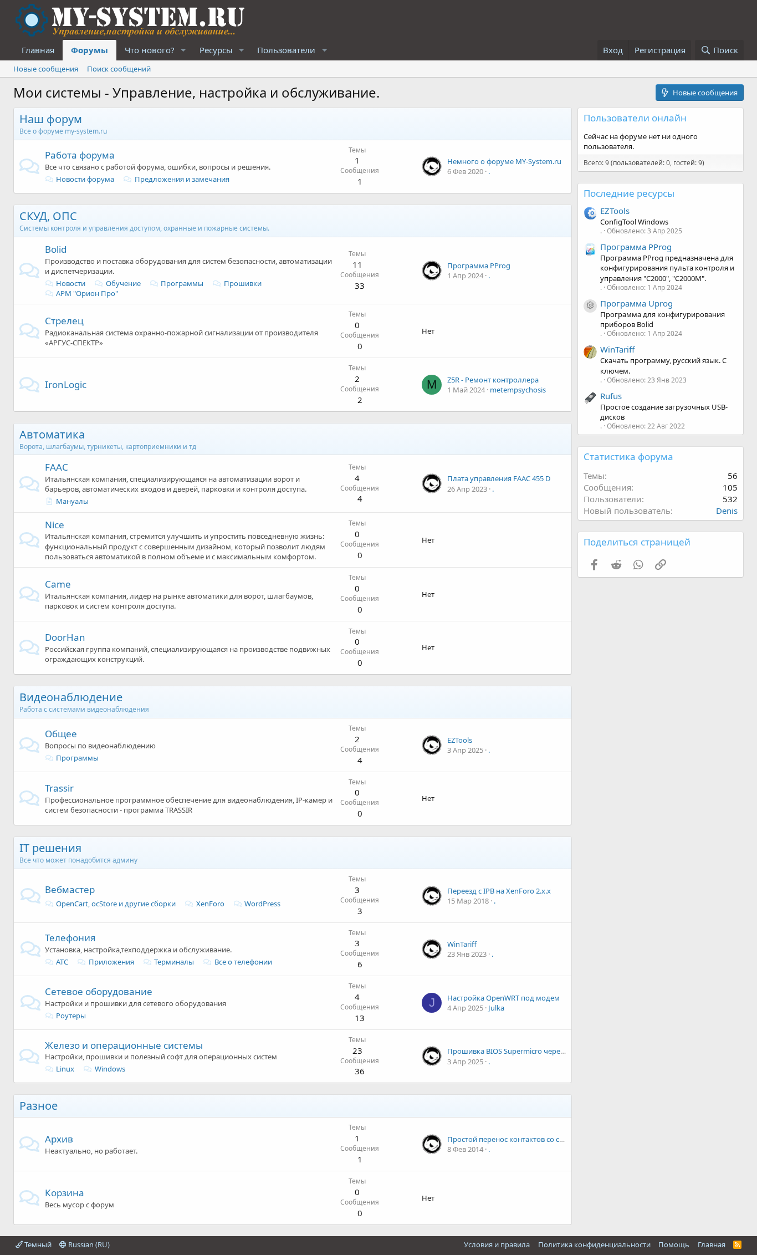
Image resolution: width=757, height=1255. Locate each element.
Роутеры (71, 1016)
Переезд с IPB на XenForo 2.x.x (499, 891)
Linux (65, 1069)
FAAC (56, 467)
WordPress (262, 904)
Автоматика (52, 434)
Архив (59, 1138)
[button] (183, 50)
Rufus (611, 395)
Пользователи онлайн (635, 117)
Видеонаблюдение (70, 697)
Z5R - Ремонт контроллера (493, 380)
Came (58, 584)
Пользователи (286, 49)
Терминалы (174, 962)
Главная (38, 49)
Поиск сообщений (119, 69)
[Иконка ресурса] (590, 306)
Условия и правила (497, 1244)
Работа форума (80, 155)
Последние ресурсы (629, 193)
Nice (54, 524)
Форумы (89, 49)
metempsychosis (518, 390)
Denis (727, 510)
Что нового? (150, 49)
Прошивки (243, 283)
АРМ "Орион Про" (87, 293)
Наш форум (50, 118)
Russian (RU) (88, 1244)
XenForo (210, 904)
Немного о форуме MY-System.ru (504, 161)
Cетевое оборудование (98, 991)
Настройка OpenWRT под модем (503, 998)
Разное (38, 1105)
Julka (496, 1008)
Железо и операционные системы (124, 1045)
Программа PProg (478, 266)
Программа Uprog (636, 303)
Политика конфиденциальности (594, 1244)
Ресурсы (216, 49)
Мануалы (72, 501)
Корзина (64, 1192)
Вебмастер (70, 889)
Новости (70, 283)
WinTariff (462, 944)
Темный (37, 1244)
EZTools (459, 740)
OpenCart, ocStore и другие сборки (116, 904)
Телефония (70, 937)
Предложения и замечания (182, 179)
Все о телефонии (243, 962)
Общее (61, 733)
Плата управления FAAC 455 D (498, 478)
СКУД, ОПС (48, 215)
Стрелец (64, 320)
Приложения (111, 962)
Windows (110, 1069)
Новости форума (85, 179)
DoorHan (65, 637)
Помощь (673, 1244)
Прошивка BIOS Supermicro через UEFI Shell (522, 1051)
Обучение (123, 283)
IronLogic (65, 384)
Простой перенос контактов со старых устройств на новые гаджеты (564, 1139)
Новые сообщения (45, 69)
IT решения (50, 847)
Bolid (56, 249)
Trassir (59, 788)
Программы (182, 283)
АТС (62, 962)
